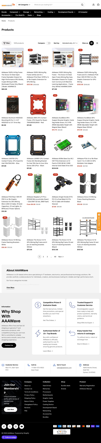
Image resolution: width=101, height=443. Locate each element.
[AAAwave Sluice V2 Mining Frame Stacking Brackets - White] (13, 226)
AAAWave (10, 433)
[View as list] (97, 43)
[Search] (82, 5)
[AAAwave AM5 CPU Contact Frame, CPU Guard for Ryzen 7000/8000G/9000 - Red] (38, 104)
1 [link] (39, 257)
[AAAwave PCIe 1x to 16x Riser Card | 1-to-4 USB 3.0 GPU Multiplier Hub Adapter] (88, 145)
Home (4, 21)
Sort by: (56, 43)
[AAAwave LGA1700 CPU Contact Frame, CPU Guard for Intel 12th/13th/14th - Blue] (13, 145)
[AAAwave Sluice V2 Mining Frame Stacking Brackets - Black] (88, 183)
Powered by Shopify (22, 433)
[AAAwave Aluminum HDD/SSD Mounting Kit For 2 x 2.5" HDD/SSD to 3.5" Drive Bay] (13, 104)
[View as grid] (91, 43)
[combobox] (50, 4)
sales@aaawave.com (64, 368)
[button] (99, 221)
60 (55, 257)
